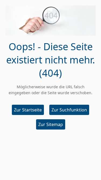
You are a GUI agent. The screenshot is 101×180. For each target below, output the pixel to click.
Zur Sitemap (50, 124)
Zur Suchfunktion (69, 110)
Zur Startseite (28, 110)
